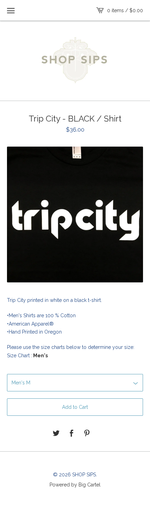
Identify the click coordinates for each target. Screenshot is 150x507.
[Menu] (11, 10)
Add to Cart (75, 407)
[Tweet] (56, 434)
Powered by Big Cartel (75, 484)
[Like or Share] (71, 434)
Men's (40, 355)
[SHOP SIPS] (75, 60)
